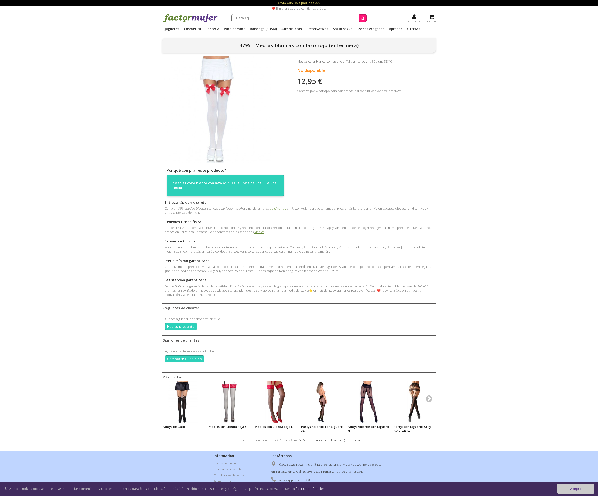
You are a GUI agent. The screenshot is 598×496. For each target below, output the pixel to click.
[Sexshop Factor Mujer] (190, 22)
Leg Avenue (278, 208)
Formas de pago (225, 481)
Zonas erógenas (371, 29)
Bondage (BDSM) (263, 29)
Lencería (212, 29)
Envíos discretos (225, 463)
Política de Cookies (310, 488)
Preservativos (317, 29)
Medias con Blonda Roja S (228, 427)
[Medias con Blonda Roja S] (229, 402)
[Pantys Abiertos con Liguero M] (368, 402)
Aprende (395, 29)
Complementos (265, 440)
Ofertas (413, 29)
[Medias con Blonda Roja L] (275, 402)
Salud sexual (343, 29)
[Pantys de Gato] (183, 402)
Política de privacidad (228, 469)
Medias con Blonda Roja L (274, 427)
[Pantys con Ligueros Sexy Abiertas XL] (414, 402)
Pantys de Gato (173, 427)
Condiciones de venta (229, 475)
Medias (259, 232)
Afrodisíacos (291, 29)
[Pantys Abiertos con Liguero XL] (322, 402)
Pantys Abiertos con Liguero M (368, 429)
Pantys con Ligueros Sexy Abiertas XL (412, 429)
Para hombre (234, 29)
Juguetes (172, 29)
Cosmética (192, 29)
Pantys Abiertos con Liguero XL (322, 429)
